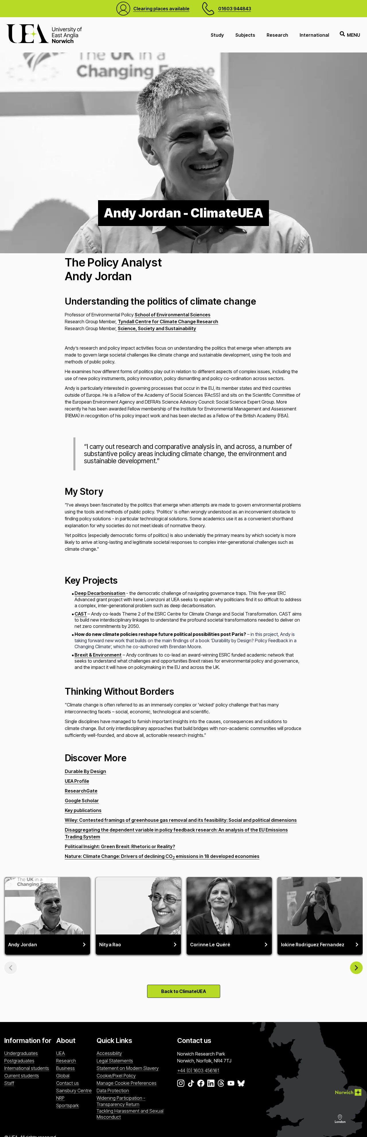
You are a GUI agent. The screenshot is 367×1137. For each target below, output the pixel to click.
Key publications (83, 810)
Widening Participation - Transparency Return (121, 1101)
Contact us (67, 1083)
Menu (353, 35)
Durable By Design (85, 771)
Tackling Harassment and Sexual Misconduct (130, 1114)
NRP (60, 1098)
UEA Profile (77, 781)
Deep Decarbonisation (100, 593)
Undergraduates (21, 1053)
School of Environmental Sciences (172, 315)
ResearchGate (81, 791)
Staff (9, 1083)
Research (277, 35)
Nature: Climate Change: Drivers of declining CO (119, 856)
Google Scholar (82, 800)
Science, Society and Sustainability (157, 328)
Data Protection (113, 1090)
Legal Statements (115, 1061)
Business (65, 1068)
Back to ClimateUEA (183, 991)
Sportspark (67, 1105)
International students (26, 1068)
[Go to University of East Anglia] (44, 35)
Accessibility (109, 1053)
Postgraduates (19, 1061)
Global (62, 1075)
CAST (81, 614)
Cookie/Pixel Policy (116, 1075)
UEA (60, 1053)
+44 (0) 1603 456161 (198, 1070)
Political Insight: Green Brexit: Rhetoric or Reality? (120, 846)
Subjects (245, 35)
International (314, 35)
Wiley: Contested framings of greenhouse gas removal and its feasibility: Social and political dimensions (181, 820)
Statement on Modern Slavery (128, 1068)
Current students (21, 1075)
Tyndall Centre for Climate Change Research (168, 321)
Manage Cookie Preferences (127, 1083)
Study (217, 35)
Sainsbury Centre (74, 1090)
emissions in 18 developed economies (217, 856)
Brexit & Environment (98, 655)
